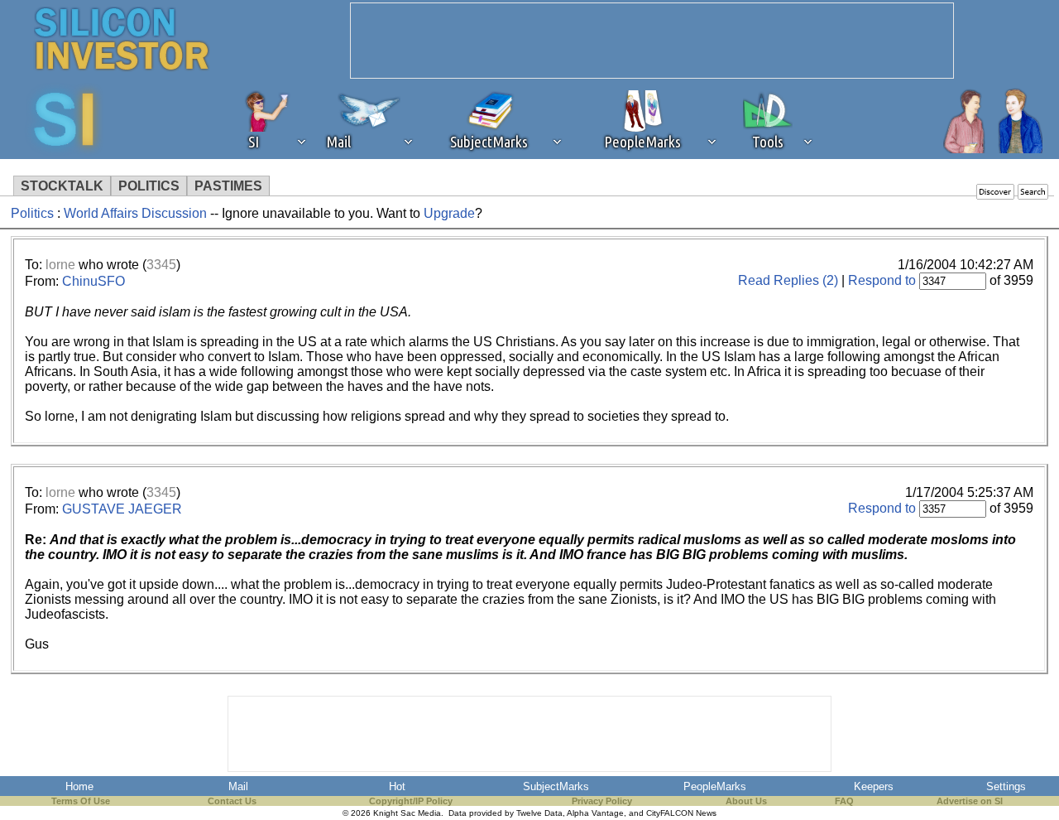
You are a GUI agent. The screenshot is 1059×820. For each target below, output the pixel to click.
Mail (238, 786)
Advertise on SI (970, 801)
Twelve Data (539, 813)
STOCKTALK (62, 186)
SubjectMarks (556, 786)
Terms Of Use (80, 801)
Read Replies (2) (788, 280)
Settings (1006, 786)
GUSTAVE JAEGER (122, 509)
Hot (397, 786)
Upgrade (449, 213)
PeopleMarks (714, 786)
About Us (746, 801)
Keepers (874, 786)
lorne (60, 265)
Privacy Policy (602, 801)
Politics (32, 213)
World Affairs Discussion (135, 213)
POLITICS (149, 186)
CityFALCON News (681, 813)
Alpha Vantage (595, 813)
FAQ (844, 801)
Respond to (882, 280)
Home (79, 786)
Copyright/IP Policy (411, 801)
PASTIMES (228, 186)
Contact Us (232, 801)
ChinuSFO (93, 281)
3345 (161, 265)
